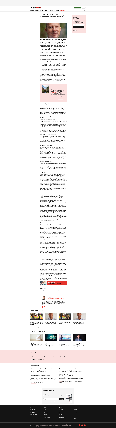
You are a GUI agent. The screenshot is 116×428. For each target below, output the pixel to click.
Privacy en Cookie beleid (64, 425)
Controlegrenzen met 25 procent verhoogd (38, 370)
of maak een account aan (40, 359)
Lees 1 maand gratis (77, 7)
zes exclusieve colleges (55, 92)
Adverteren (75, 418)
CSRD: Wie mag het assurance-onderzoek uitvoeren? (68, 377)
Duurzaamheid (61, 417)
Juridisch (60, 414)
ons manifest (53, 424)
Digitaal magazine (47, 417)
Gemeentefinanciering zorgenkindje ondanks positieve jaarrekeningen (71, 378)
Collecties (32, 409)
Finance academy (34, 414)
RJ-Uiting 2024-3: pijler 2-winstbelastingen (38, 371)
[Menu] (31, 8)
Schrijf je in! (61, 399)
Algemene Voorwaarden (55, 425)
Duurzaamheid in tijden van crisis (41, 383)
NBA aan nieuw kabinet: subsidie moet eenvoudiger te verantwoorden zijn (43, 378)
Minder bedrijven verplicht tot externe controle (67, 374)
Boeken (45, 414)
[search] (85, 10)
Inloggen (83, 7)
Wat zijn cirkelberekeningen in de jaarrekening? (67, 368)
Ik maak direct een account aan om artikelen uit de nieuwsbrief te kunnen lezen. (79, 21)
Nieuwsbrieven (34, 407)
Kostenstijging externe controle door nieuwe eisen (67, 375)
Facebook (75, 409)
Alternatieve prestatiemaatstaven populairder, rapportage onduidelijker (43, 368)
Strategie (60, 412)
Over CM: (32, 411)
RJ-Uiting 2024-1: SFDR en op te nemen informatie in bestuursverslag (70, 371)
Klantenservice (76, 416)
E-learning (32, 412)
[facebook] (79, 425)
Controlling (61, 409)
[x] (82, 425)
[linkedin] (44, 307)
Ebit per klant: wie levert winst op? (37, 382)
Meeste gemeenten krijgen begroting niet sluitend (67, 370)
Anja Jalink (42, 18)
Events (45, 409)
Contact (75, 420)
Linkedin (75, 412)
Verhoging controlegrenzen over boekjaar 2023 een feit (40, 375)
